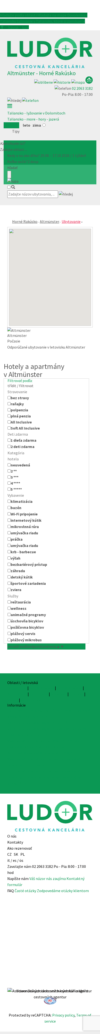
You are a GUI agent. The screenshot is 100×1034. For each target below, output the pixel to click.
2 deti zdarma (22, 446)
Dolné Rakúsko (41, 687)
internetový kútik (26, 520)
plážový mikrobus (26, 639)
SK (16, 854)
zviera (16, 589)
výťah (15, 558)
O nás (12, 836)
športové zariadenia (28, 583)
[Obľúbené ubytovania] (44, 82)
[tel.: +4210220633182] (30, 100)
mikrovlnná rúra (25, 526)
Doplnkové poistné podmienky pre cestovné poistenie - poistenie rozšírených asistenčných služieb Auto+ (45, 777)
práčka (17, 539)
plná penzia (21, 416)
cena (54, 646)
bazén (16, 507)
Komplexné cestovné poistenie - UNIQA (40, 752)
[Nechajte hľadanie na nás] (89, 82)
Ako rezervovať (19, 848)
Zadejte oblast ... (13, 149)
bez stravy (20, 397)
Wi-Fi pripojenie (24, 514)
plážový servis (23, 633)
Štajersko (59, 694)
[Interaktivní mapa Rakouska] (78, 82)
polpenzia (19, 409)
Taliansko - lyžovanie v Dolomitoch (36, 113)
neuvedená (20, 465)
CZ (9, 854)
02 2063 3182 (82, 88)
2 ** (14, 471)
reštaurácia (21, 602)
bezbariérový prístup (29, 564)
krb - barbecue (23, 551)
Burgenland (17, 687)
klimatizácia (22, 501)
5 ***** (16, 489)
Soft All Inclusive (25, 428)
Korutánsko (17, 694)
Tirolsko (76, 694)
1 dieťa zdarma (23, 440)
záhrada (18, 570)
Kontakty (15, 842)
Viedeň (12, 700)
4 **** (15, 483)
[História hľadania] (62, 82)
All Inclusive (21, 422)
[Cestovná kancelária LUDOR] (50, 67)
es (15, 860)
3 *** (14, 477)
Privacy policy (63, 1015)
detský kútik (22, 577)
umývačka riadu (24, 532)
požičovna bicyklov (27, 627)
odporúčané (39, 646)
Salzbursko (39, 694)
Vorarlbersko (31, 700)
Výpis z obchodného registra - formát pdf (41, 722)
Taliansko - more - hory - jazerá (33, 119)
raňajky (17, 403)
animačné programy (28, 614)
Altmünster (49, 221)
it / (9, 860)
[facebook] (50, 984)
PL (22, 854)
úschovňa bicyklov (27, 621)
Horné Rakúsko (24, 221)
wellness (18, 608)
